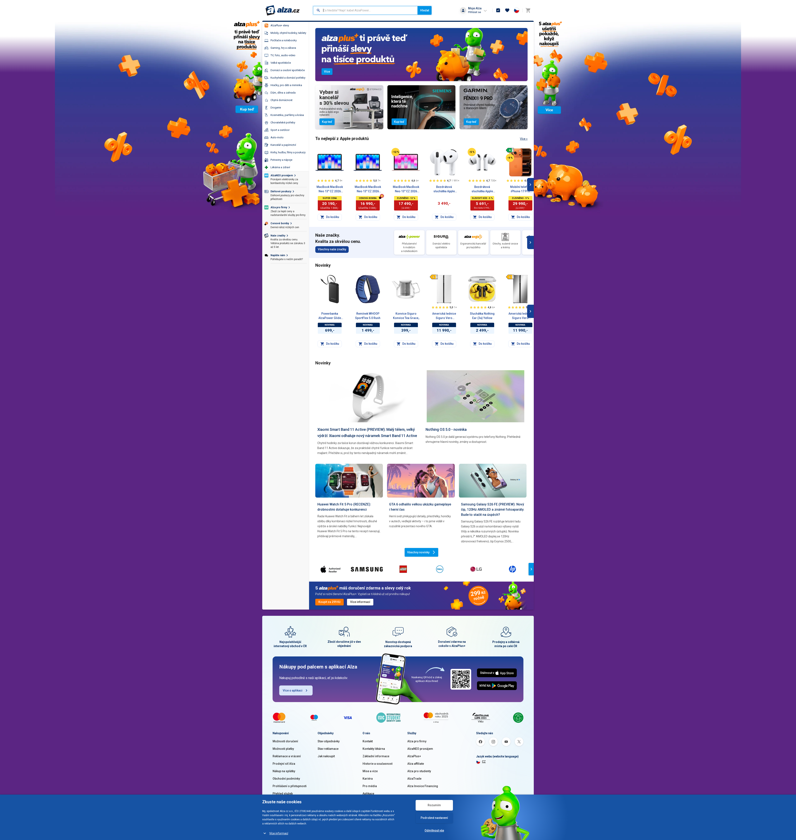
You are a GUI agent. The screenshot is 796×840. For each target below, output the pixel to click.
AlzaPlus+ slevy (280, 25)
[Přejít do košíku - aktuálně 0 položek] (527, 10)
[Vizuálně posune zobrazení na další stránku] (530, 184)
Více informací (278, 833)
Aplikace (368, 793)
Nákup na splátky (284, 771)
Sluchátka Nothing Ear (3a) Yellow (482, 316)
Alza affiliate (415, 763)
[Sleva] (395, 152)
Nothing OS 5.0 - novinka (446, 429)
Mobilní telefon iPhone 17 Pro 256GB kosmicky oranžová (520, 189)
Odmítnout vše (434, 830)
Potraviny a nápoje (281, 159)
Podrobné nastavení (434, 817)
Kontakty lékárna (374, 748)
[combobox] (365, 10)
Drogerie (276, 107)
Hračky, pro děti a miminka (286, 85)
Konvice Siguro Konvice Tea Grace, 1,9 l (406, 316)
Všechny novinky (418, 552)
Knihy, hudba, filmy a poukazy (288, 152)
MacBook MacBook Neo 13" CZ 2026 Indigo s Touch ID (330, 189)
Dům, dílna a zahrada (283, 92)
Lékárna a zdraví (280, 167)
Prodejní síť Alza (284, 763)
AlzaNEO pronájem (420, 748)
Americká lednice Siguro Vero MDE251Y (520, 316)
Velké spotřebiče (281, 62)
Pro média (370, 786)
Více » (524, 138)
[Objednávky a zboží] (498, 10)
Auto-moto (277, 137)
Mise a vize (370, 771)
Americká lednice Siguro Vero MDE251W (444, 316)
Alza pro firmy (416, 741)
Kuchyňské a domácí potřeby (288, 77)
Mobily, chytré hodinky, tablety (288, 32)
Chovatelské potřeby (283, 122)
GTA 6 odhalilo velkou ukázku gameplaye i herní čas (420, 506)
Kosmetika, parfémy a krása (287, 115)
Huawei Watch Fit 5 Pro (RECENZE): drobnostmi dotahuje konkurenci (344, 506)
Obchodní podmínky (286, 778)
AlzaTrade (414, 778)
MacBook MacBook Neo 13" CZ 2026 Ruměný (406, 189)
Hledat (424, 10)
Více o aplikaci (292, 690)
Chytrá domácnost (281, 100)
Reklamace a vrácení (287, 756)
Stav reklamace (328, 748)
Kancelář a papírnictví (283, 144)
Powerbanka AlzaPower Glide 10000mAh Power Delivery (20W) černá (329, 316)
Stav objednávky (329, 741)
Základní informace (376, 756)
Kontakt (368, 741)
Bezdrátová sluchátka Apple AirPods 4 (444, 189)
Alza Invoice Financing (422, 786)
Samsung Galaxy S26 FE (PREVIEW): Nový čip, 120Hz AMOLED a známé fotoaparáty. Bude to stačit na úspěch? (492, 509)
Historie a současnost (377, 763)
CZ (484, 761)
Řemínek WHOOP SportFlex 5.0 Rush (367, 316)
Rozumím (434, 805)
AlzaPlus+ (414, 756)
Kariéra (368, 778)
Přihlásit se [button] (474, 12)
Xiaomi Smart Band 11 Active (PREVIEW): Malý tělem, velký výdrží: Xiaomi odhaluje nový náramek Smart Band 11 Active (367, 432)
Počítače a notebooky (284, 40)
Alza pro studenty (419, 771)
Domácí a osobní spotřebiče (288, 70)
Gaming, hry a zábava (283, 47)
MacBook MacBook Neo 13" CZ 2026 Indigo (368, 189)
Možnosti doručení (285, 741)
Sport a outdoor (280, 129)
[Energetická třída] (510, 150)
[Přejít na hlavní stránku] (283, 10)
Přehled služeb (283, 793)
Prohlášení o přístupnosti (290, 786)
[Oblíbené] (507, 10)
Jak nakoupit (326, 756)
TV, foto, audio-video (283, 55)
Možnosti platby (283, 748)
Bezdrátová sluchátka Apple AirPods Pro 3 (482, 189)
